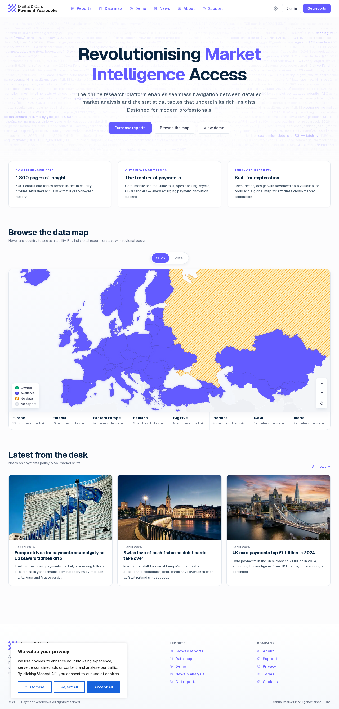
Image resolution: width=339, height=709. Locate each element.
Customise (34, 687)
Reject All (69, 687)
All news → (321, 466)
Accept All (103, 687)
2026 (160, 258)
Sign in (292, 8)
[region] (69, 670)
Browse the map (174, 127)
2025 (179, 258)
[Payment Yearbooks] (32, 8)
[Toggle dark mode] (275, 8)
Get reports (316, 8)
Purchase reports (130, 127)
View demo (214, 127)
